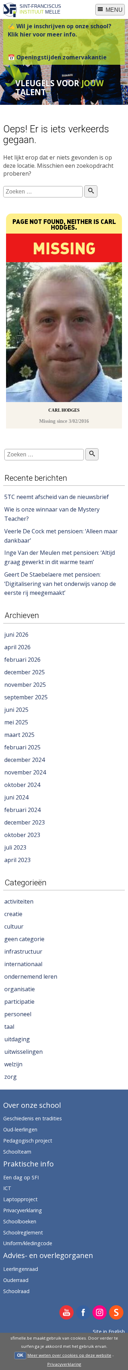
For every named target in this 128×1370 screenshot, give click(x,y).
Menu (113, 10)
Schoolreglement (23, 1232)
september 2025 (26, 697)
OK (20, 1355)
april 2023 (17, 860)
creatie (13, 914)
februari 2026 (22, 660)
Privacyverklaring (64, 1364)
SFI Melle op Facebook (83, 1313)
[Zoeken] (90, 191)
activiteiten (18, 901)
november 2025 (25, 685)
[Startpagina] (10, 15)
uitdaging (17, 1039)
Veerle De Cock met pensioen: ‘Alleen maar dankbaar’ (61, 535)
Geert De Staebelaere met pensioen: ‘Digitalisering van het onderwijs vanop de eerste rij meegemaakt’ (60, 584)
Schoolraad (16, 1291)
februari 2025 (22, 747)
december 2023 (24, 822)
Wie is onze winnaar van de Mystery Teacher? (52, 514)
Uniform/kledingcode (27, 1243)
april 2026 (17, 647)
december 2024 (24, 760)
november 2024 (25, 772)
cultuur (13, 926)
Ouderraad (15, 1280)
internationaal (23, 964)
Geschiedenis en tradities (32, 1118)
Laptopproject (20, 1199)
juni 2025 (16, 710)
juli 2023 (15, 847)
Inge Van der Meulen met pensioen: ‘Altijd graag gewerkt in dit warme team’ (59, 557)
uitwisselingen (23, 1052)
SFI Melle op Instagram (99, 1313)
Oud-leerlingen (20, 1129)
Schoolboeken (19, 1221)
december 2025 (24, 672)
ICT (7, 1188)
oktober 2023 (22, 835)
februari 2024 (22, 810)
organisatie (19, 989)
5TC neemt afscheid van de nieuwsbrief (56, 497)
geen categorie (24, 939)
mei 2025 (16, 722)
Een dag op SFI (21, 1177)
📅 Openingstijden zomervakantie (57, 57)
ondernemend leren (30, 976)
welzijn (13, 1064)
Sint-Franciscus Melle (40, 9)
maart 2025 (19, 735)
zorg (10, 1077)
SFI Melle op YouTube (66, 1313)
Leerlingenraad (20, 1269)
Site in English (109, 1331)
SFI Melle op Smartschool (116, 1313)
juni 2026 (16, 634)
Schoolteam (17, 1151)
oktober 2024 (22, 785)
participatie (19, 1002)
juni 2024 (16, 797)
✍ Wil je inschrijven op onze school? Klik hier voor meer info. (59, 30)
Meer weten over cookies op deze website (69, 1355)
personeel (17, 1014)
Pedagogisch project (27, 1140)
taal (9, 1027)
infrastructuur (23, 951)
